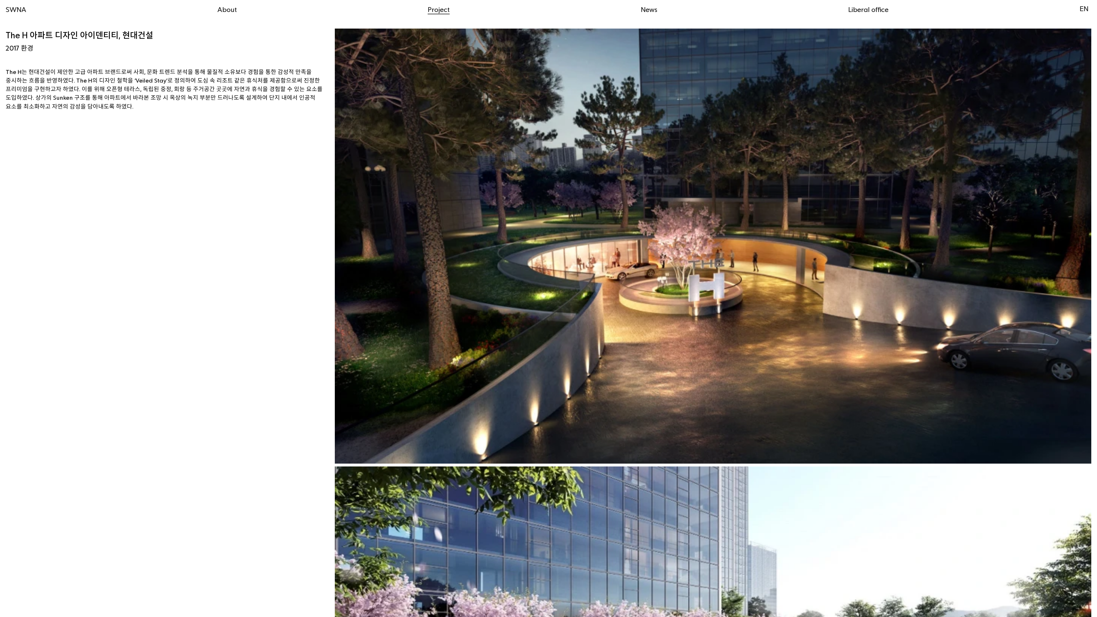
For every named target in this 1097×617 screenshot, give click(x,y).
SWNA (16, 9)
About (227, 9)
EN (1084, 8)
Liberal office (868, 9)
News (649, 9)
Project (439, 9)
